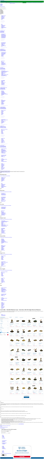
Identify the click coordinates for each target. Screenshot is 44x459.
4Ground (2, 102)
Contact (12, 2)
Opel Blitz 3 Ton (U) (34, 333)
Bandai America (2, 264)
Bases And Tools (3, 130)
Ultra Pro (2, 139)
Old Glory (2, 247)
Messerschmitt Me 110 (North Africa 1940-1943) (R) (35, 353)
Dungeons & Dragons (3, 15)
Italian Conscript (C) (41, 381)
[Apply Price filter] (7, 334)
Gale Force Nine (3, 84)
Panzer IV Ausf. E (11, 362)
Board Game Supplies (3, 35)
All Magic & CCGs (2, 254)
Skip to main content (2, 0)
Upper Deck (2, 121)
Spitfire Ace (22, 333)
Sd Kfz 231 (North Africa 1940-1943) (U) (29, 353)
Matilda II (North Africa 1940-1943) (41, 333)
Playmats (2, 133)
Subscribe (22, 456)
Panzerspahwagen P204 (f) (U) (40, 343)
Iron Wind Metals (3, 83)
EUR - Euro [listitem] (37, 2)
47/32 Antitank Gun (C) (29, 333)
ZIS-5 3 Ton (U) (17, 381)
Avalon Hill (2, 62)
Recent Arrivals (7, 191)
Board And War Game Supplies (4, 271)
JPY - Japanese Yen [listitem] (13, 3)
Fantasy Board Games (3, 36)
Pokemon (2, 256)
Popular (2, 163)
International (3, 437)
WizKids (2, 81)
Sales (1, 306)
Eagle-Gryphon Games (3, 45)
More (23, 171)
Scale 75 (2, 142)
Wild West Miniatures (3, 225)
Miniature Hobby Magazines (4, 75)
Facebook (3, 452)
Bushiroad (2, 122)
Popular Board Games (3, 193)
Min (0, 333)
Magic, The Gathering (3, 110)
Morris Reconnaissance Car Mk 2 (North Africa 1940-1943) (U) (29, 372)
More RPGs (2, 187)
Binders (2, 112)
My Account (15, 2)
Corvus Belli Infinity (3, 73)
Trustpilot (3, 451)
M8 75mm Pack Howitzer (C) (28, 362)
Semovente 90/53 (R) (12, 381)
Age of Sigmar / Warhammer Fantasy (4, 71)
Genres (2, 169)
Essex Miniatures (3, 246)
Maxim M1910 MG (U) (23, 362)
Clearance (2, 166)
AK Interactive (2, 140)
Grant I (22, 381)
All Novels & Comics (3, 152)
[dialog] (22, 413)
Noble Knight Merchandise (4, 161)
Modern (2, 55)
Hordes (5, 72)
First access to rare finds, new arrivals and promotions (6, 430)
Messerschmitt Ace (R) (18, 333)
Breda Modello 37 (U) (12, 333)
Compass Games (3, 63)
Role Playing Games (2, 171)
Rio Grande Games (3, 43)
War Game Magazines (3, 53)
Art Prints (2, 158)
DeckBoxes (2, 113)
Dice (1, 19)
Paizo (1, 24)
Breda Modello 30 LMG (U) (41, 391)
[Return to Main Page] (0, 173)
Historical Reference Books (4, 151)
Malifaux (2, 224)
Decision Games (3, 210)
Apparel (2, 160)
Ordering (3, 436)
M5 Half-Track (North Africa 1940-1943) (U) (23, 353)
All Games (1, 5)
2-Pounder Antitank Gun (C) (40, 353)
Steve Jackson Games (3, 197)
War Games (9, 171)
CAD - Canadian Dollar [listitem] (33, 2)
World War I (2, 54)
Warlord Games (2, 101)
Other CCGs (2, 257)
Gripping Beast (2, 248)
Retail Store (11, 2)
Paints (2, 131)
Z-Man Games (2, 199)
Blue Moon (2, 103)
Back (0, 172)
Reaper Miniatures (3, 228)
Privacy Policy (3, 438)
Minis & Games (1, 11)
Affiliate (3, 446)
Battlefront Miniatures (3, 100)
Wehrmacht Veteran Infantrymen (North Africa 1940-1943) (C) (29, 324)
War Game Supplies (3, 208)
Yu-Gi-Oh (2, 111)
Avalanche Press (3, 64)
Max (4, 333)
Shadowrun (2, 17)
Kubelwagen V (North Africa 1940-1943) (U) (17, 343)
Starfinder (2, 180)
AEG (1, 46)
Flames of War (2, 91)
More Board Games (3, 201)
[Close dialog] (30, 446)
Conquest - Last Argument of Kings (4, 74)
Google (3, 450)
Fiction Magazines (3, 288)
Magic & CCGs (18, 171)
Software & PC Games (3, 155)
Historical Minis (15, 171)
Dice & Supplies (1, 13)
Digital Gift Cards (3, 156)
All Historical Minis (2, 237)
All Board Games (2, 191)
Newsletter (3, 447)
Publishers (10, 191)
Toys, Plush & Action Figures (4, 159)
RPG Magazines (3, 18)
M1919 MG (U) (34, 381)
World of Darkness (3, 16)
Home (2, 314)
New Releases (2, 165)
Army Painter (2, 279)
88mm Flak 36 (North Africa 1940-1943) (17, 362)
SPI (1, 61)
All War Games (1, 205)
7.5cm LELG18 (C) (34, 362)
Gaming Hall (1, 4)
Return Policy (3, 441)
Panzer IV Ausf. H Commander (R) (22, 343)
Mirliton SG (2, 249)
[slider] (0, 332)
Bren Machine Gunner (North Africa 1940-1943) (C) (12, 324)
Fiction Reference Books (3, 150)
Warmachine (2, 72)
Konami (2, 120)
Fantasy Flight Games (3, 42)
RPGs (1, 9)
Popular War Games (3, 207)
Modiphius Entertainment (3, 27)
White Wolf (2, 26)
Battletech (2, 223)
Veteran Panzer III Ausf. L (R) (35, 391)
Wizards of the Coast (3, 82)
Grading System (3, 443)
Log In (18, 2)
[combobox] (3, 7)
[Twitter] (4, 453)
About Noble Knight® (4, 440)
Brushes (2, 273)
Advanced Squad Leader (3, 52)
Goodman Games (3, 25)
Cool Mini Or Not (3, 44)
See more (26, 397)
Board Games (6, 171)
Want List (17, 2)
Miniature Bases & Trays (3, 93)
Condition (1, 323)
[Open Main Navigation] (0, 170)
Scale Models (2, 94)
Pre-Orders (2, 164)
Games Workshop (3, 80)
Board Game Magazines (3, 194)
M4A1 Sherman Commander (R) (28, 381)
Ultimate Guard (2, 141)
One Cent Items (2, 168)
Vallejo (2, 278)
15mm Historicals (3, 92)
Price (0, 329)
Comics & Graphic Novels (3, 148)
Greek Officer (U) (40, 362)
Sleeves (2, 132)
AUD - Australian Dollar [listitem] (28, 2)
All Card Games (3, 34)
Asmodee (2, 198)
